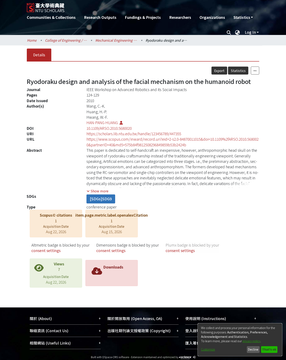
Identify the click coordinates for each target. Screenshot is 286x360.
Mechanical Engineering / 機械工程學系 (116, 40)
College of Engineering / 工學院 (66, 40)
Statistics (238, 70)
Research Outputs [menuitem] (100, 17)
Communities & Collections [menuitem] (51, 17)
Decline (253, 349)
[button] (97, 191)
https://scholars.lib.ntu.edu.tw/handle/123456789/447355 (133, 133)
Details (39, 54)
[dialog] (240, 340)
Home (32, 40)
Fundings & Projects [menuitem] (143, 17)
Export (219, 70)
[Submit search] (228, 32)
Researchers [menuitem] (180, 17)
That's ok (269, 349)
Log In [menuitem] (250, 32)
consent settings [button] (46, 250)
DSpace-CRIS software (115, 357)
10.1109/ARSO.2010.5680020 (109, 128)
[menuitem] (243, 17)
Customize (208, 349)
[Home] (120, 6)
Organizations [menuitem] (212, 17)
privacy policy (251, 341)
